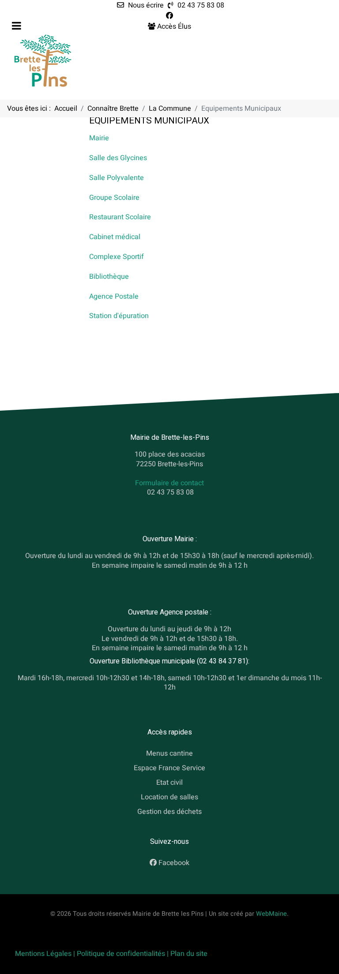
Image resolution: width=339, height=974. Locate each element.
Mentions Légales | (46, 953)
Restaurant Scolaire (120, 217)
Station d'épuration (119, 316)
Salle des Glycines (118, 158)
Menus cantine (169, 754)
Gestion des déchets (169, 811)
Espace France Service (169, 768)
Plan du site (188, 953)
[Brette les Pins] (43, 60)
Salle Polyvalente (116, 177)
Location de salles (169, 797)
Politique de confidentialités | (123, 953)
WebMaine (271, 913)
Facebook (173, 863)
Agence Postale (114, 296)
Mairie (99, 138)
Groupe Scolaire (114, 197)
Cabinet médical (114, 237)
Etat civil (169, 782)
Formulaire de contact (169, 483)
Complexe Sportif (116, 256)
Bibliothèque (109, 276)
